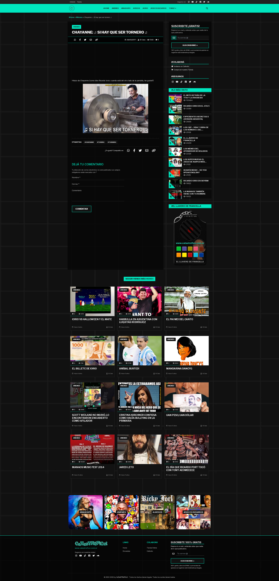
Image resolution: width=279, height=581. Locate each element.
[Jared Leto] (139, 449)
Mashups (126, 8)
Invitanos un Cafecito (181, 66)
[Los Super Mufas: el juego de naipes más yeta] (175, 162)
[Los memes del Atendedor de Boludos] (175, 151)
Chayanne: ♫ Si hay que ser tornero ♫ (109, 32)
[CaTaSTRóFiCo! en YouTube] (177, 82)
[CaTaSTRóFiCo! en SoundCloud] (194, 82)
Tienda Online (152, 548)
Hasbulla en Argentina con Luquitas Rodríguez (138, 321)
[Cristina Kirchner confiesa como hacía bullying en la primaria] (139, 397)
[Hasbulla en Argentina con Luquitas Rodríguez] (139, 301)
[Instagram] (189, 2)
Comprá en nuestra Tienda (183, 70)
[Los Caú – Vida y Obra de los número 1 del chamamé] (175, 130)
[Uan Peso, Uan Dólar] (186, 397)
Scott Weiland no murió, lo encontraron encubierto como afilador (90, 418)
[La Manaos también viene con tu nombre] (175, 194)
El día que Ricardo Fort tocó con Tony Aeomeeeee (185, 468)
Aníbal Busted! (129, 368)
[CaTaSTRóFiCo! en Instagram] (172, 82)
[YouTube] (193, 2)
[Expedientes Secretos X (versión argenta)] (175, 119)
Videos (137, 8)
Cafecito (72, 2)
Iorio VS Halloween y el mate (92, 319)
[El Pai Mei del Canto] (186, 301)
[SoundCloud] (208, 2)
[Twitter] (204, 2)
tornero (112, 142)
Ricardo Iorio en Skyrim (195, 181)
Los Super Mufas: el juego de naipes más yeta (194, 161)
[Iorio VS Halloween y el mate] (92, 301)
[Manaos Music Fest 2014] (92, 449)
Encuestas (126, 551)
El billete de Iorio (84, 368)
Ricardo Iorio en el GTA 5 (196, 106)
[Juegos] (157, 512)
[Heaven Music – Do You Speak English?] (175, 173)
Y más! (172, 8)
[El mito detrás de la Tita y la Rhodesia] (175, 98)
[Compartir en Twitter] (85, 40)
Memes (116, 8)
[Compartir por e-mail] (91, 40)
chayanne (90, 142)
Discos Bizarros (159, 8)
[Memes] (121, 512)
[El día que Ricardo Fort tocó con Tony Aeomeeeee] (186, 449)
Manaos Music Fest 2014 (88, 467)
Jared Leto (126, 467)
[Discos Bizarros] (193, 512)
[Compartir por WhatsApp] (75, 40)
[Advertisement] (115, 60)
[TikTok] (196, 2)
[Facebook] (200, 2)
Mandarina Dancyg (179, 368)
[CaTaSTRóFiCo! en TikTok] (181, 82)
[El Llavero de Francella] (175, 141)
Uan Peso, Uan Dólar (180, 415)
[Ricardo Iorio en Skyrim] (175, 183)
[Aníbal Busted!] (139, 350)
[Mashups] (85, 512)
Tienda (79, 2)
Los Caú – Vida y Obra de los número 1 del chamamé (195, 129)
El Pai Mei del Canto (179, 319)
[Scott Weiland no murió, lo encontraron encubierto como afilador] (92, 397)
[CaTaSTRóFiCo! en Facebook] (185, 82)
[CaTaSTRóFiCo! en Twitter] (190, 82)
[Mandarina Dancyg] (186, 350)
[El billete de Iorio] (92, 350)
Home (106, 8)
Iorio (146, 8)
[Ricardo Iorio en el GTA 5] (175, 109)
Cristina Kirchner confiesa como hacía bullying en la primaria (137, 418)
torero (101, 142)
